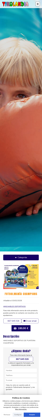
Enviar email (31, 321)
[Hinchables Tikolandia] (15, 4)
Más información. (21, 409)
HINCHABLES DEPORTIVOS (14, 306)
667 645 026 (13, 321)
